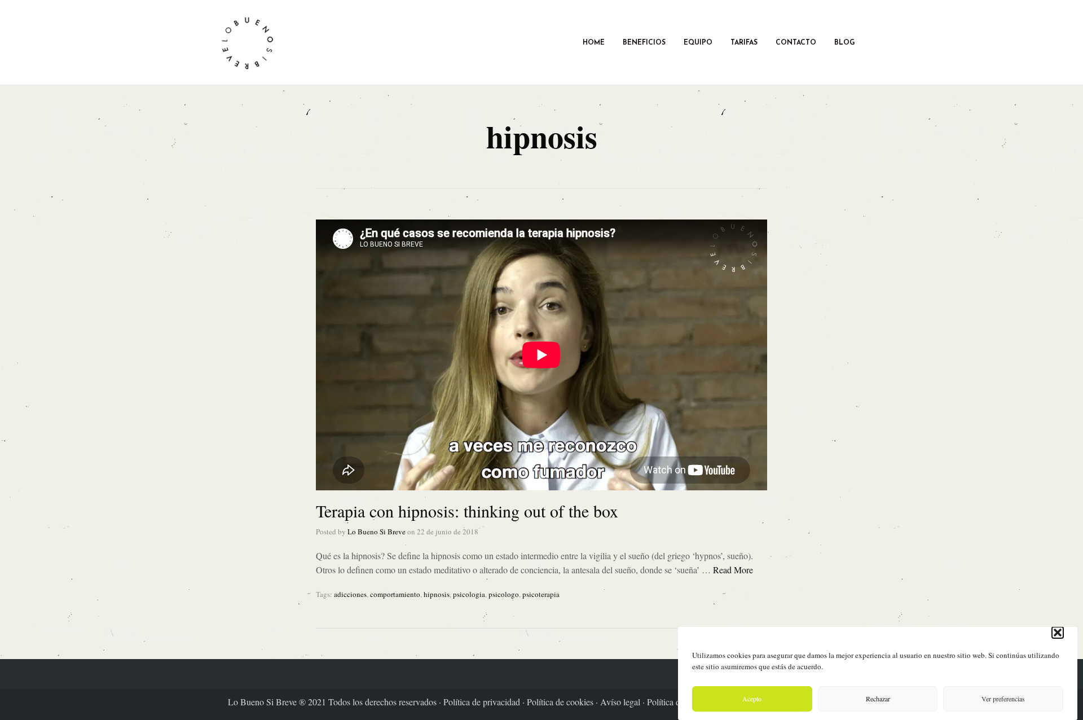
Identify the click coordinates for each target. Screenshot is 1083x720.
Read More (733, 570)
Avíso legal (621, 702)
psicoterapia (541, 594)
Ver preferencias (1003, 699)
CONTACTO (796, 42)
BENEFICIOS (644, 42)
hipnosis (437, 594)
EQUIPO (698, 42)
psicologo (503, 594)
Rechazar (878, 699)
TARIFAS (744, 42)
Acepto (751, 699)
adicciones (350, 594)
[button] (1057, 632)
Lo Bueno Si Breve (376, 531)
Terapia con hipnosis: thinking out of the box (467, 510)
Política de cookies (561, 702)
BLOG (844, 42)
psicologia (469, 594)
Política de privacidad (482, 702)
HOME (594, 42)
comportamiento (395, 594)
